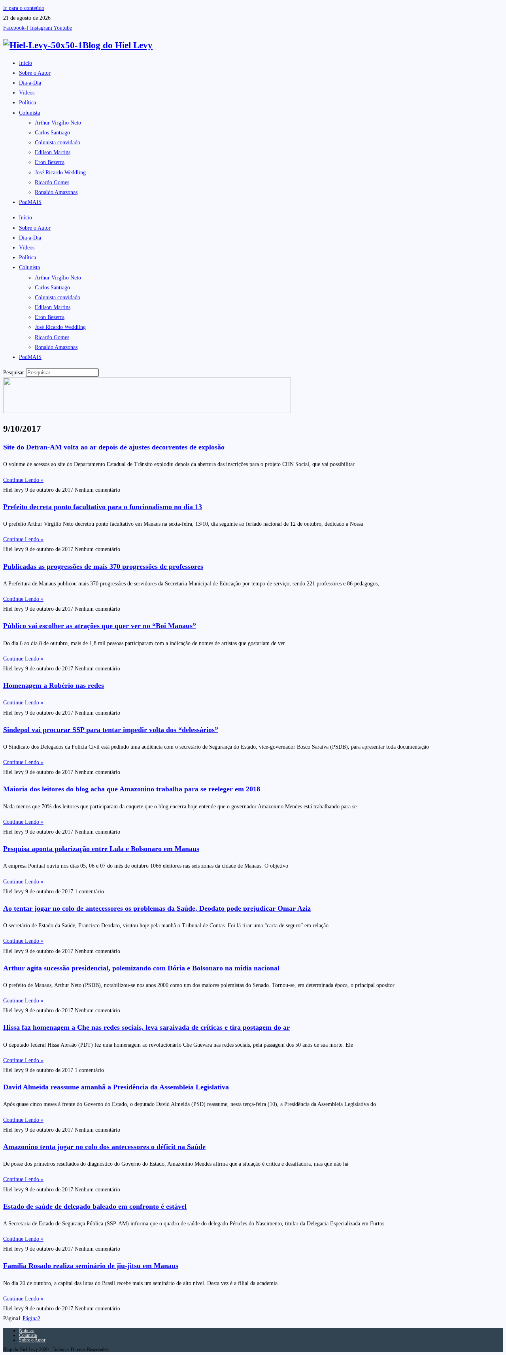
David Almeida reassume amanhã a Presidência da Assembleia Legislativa (116, 1087)
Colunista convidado (57, 142)
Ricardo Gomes (52, 182)
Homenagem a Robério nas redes (53, 685)
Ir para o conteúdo (23, 8)
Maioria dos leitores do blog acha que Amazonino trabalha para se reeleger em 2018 (131, 789)
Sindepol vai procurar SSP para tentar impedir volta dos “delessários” (110, 730)
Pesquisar (13, 373)
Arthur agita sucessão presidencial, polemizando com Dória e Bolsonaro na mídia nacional (141, 968)
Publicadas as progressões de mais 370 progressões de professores (103, 566)
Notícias (26, 1330)
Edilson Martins (52, 152)
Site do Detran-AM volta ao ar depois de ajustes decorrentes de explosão (114, 447)
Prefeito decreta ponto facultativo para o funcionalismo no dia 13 (102, 507)
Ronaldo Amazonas (56, 192)
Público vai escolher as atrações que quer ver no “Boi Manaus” (99, 626)
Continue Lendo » (23, 480)
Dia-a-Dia (30, 83)
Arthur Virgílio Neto (58, 123)
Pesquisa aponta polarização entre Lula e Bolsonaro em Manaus (101, 849)
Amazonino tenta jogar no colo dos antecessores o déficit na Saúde (104, 1147)
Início (25, 63)
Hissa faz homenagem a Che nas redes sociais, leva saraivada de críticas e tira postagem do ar (146, 1027)
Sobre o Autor (35, 73)
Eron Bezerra (49, 162)
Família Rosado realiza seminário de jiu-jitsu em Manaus (90, 1266)
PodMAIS (30, 202)
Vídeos (26, 93)
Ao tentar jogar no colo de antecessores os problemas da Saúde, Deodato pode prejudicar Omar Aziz (157, 908)
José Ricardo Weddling (60, 173)
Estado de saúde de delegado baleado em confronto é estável (95, 1206)
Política (27, 103)
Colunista (29, 113)
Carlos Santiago (52, 133)
